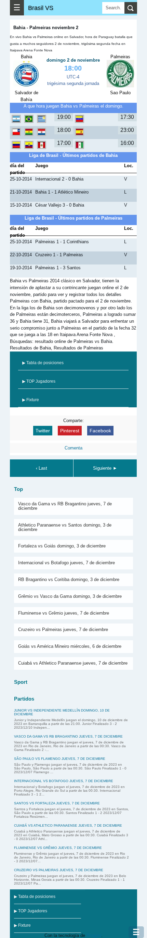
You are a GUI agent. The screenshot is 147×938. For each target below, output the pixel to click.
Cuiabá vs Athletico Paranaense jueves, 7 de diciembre (73, 663)
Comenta (73, 448)
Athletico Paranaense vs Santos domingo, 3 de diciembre (64, 527)
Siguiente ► (105, 468)
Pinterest (69, 430)
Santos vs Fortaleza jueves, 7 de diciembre (57, 803)
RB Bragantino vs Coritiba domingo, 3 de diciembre (68, 579)
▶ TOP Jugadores (38, 381)
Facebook (100, 430)
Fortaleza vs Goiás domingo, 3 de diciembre (62, 545)
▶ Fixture (30, 400)
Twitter (43, 430)
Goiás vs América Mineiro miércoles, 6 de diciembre (69, 646)
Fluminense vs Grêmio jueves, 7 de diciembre (63, 613)
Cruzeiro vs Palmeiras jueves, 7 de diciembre (63, 629)
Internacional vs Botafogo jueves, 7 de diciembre (66, 562)
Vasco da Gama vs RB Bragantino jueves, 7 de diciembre (65, 506)
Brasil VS (40, 7)
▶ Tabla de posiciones (43, 363)
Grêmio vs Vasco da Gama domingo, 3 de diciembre (70, 596)
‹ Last (41, 468)
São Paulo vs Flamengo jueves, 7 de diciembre (59, 759)
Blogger (93, 935)
